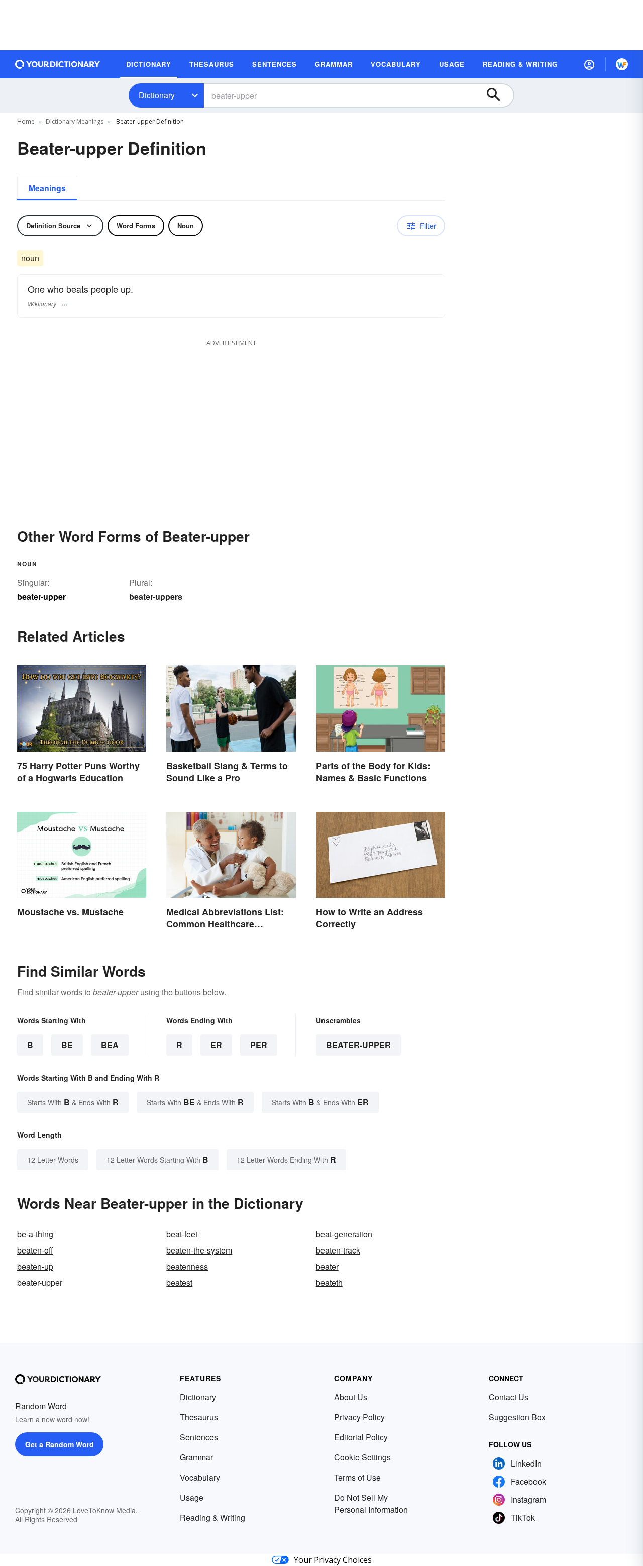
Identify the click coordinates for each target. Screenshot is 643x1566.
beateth (329, 1282)
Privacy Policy (359, 1417)
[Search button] (498, 95)
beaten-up (35, 1266)
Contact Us (508, 1397)
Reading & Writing (212, 1517)
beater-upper (358, 1045)
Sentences (199, 1437)
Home (26, 121)
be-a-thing (35, 1234)
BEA (110, 1045)
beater (327, 1266)
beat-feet (181, 1234)
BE (67, 1045)
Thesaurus (199, 1417)
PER (258, 1045)
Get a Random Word (59, 1444)
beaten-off (35, 1250)
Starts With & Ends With (73, 1102)
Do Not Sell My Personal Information (371, 1503)
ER (216, 1045)
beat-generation (344, 1234)
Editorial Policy (361, 1437)
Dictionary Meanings (74, 121)
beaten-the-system (199, 1250)
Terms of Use (357, 1477)
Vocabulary (200, 1477)
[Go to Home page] (57, 64)
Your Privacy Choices (333, 1559)
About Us (350, 1397)
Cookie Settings (362, 1457)
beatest (179, 1282)
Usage (191, 1497)
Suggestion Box (517, 1417)
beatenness (187, 1266)
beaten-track (338, 1250)
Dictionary (157, 95)
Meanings (47, 188)
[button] (589, 64)
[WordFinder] (622, 64)
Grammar (196, 1457)
